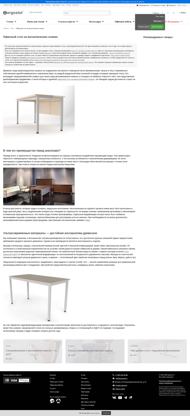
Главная (6, 28)
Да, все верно (157, 27)
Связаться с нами (159, 5)
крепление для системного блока (72, 60)
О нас (63, 5)
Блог (42, 5)
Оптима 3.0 (83, 51)
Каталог (53, 375)
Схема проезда (121, 385)
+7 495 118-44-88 (121, 375)
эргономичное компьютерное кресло (80, 62)
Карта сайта (120, 389)
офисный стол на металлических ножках (76, 79)
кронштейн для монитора (36, 58)
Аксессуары (95, 21)
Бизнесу (48, 5)
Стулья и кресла (66, 21)
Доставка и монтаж (20, 5)
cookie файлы (95, 413)
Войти (183, 13)
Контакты (76, 5)
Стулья (53, 388)
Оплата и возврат (34, 5)
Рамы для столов (36, 21)
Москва (156, 13)
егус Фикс (115, 55)
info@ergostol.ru (144, 5)
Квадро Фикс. (125, 55)
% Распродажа (172, 21)
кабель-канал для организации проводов (44, 60)
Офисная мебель (123, 21)
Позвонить (172, 5)
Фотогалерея (86, 385)
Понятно (106, 413)
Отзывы (68, 5)
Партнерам (56, 5)
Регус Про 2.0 (125, 53)
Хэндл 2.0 (113, 53)
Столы (10, 21)
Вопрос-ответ (8, 5)
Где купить (85, 382)
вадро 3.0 (49, 53)
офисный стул (58, 62)
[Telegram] (125, 397)
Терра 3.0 (93, 51)
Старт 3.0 (74, 51)
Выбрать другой (144, 27)
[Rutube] (130, 397)
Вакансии (84, 398)
